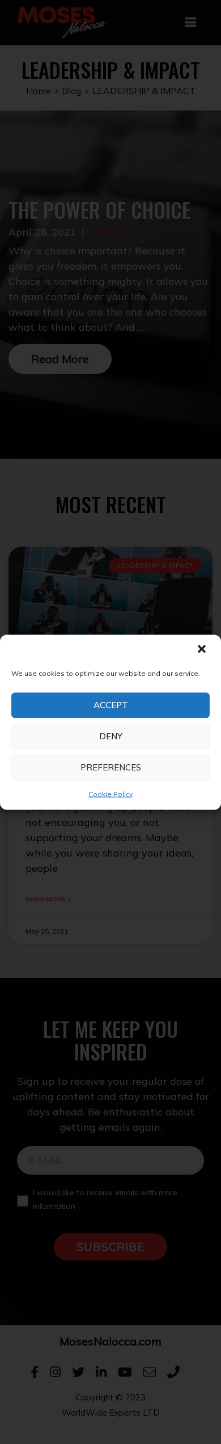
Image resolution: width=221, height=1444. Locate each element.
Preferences (110, 767)
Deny (110, 736)
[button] (203, 650)
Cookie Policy (110, 793)
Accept (111, 705)
